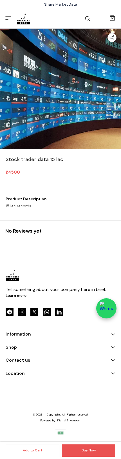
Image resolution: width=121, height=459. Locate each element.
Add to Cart (32, 450)
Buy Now (89, 450)
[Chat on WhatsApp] (106, 308)
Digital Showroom (68, 420)
